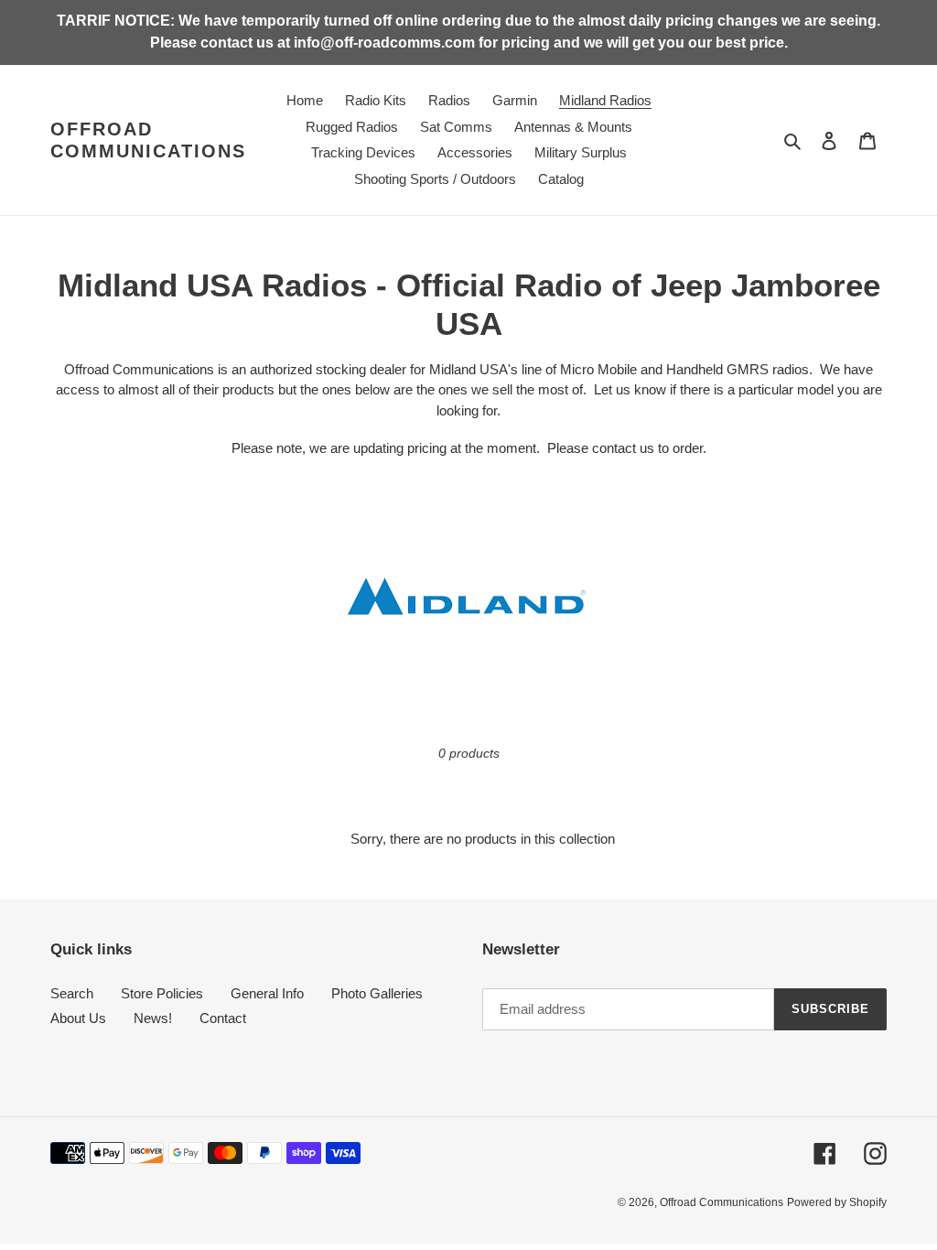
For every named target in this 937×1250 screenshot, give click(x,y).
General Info (267, 993)
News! (153, 1018)
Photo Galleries (377, 993)
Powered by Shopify (837, 1202)
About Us (78, 1018)
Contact (222, 1018)
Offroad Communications (148, 140)
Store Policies (162, 993)
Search (71, 993)
